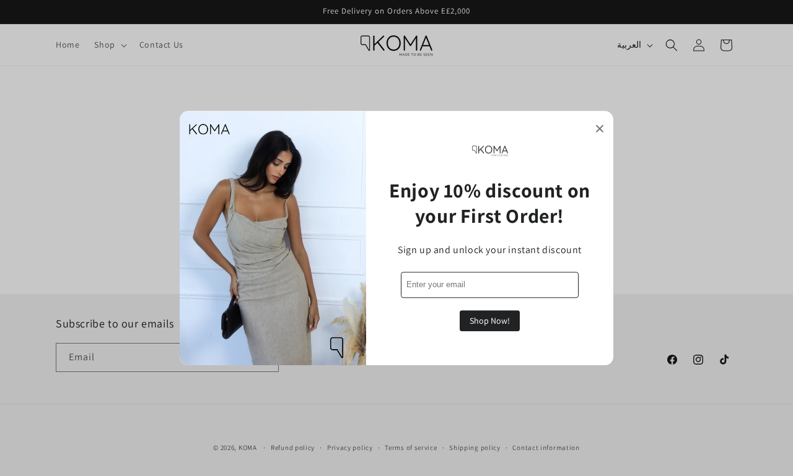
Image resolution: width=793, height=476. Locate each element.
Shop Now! (490, 320)
